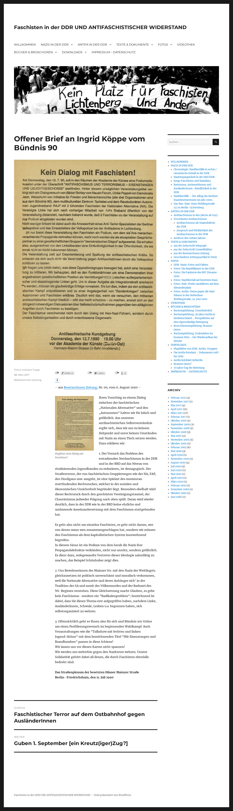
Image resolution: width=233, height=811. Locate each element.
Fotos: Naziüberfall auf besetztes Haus (196, 280)
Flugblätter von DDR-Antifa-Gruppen (195, 348)
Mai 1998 (176, 451)
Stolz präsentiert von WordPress (112, 795)
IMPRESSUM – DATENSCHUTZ (113, 52)
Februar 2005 (178, 447)
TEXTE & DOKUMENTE (132, 44)
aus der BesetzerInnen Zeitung (191, 253)
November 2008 (180, 428)
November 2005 (180, 439)
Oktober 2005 (178, 443)
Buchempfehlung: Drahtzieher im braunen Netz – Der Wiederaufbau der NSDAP (196, 337)
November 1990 (180, 458)
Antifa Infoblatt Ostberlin (188, 360)
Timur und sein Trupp (27, 369)
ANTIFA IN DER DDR (92, 44)
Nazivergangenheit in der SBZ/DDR (194, 177)
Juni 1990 (176, 470)
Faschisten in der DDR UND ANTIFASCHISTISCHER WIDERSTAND (100, 27)
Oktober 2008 (178, 432)
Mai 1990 (176, 474)
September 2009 (180, 424)
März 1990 (177, 481)
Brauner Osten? (182, 364)
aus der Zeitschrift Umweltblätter (193, 249)
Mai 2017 (176, 405)
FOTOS (163, 44)
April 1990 (177, 477)
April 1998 (177, 455)
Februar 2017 (178, 416)
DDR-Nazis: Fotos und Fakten (191, 264)
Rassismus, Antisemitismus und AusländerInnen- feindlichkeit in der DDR (195, 188)
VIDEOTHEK (186, 44)
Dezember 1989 (180, 489)
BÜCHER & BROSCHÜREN (33, 52)
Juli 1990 (176, 466)
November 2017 (180, 401)
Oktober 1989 (178, 493)
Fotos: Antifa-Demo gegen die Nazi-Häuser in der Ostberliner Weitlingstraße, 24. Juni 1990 (195, 295)
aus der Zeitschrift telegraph (190, 245)
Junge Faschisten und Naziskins (192, 180)
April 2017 (176, 409)
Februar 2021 (178, 397)
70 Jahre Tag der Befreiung (189, 367)
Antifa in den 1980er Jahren (190, 238)
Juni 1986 (176, 497)
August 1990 (178, 462)
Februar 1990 (178, 485)
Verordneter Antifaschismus (190, 219)
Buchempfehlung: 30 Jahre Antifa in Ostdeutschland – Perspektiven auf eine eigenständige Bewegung (194, 318)
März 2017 (177, 413)
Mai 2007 (176, 435)
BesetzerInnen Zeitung (80, 387)
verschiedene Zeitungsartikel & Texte (195, 257)
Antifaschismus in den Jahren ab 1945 (196, 215)
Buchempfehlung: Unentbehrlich (193, 310)
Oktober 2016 (178, 420)
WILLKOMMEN (25, 44)
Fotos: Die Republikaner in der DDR (194, 268)
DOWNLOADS (72, 52)
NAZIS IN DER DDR (55, 44)
